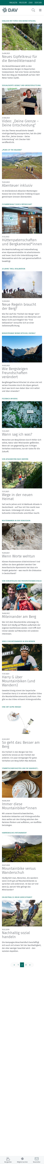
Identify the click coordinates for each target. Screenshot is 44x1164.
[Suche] (33, 10)
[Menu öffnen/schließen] (40, 10)
